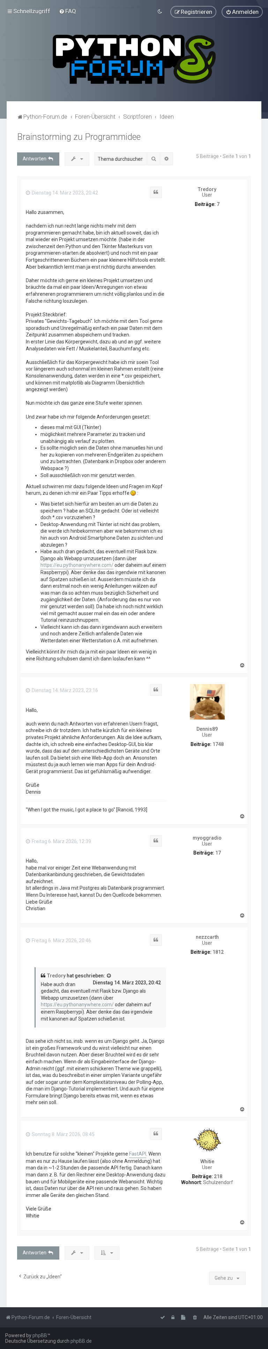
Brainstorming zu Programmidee (79, 137)
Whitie (207, 1161)
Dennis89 (207, 729)
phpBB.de (81, 1341)
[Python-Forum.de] (134, 59)
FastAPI (137, 1154)
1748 (218, 744)
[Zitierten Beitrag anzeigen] (109, 976)
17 (218, 853)
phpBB (39, 1335)
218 (218, 1176)
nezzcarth (207, 937)
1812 (218, 952)
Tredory (207, 189)
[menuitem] (67, 11)
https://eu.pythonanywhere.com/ (76, 565)
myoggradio (207, 838)
